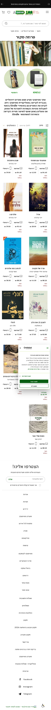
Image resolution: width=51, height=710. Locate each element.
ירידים (25, 509)
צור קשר (25, 642)
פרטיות (25, 671)
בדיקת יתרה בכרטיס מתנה (25, 649)
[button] (14, 12)
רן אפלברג (38, 325)
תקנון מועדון (25, 634)
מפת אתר (25, 582)
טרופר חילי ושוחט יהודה (38, 272)
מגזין (25, 530)
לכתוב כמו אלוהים (13, 268)
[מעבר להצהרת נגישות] (43, 706)
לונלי (13, 322)
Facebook (27, 679)
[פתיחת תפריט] (47, 12)
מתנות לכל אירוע (25, 523)
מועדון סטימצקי (25, 516)
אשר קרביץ (13, 272)
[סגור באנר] (20, 348)
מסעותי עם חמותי (38, 160)
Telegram (27, 694)
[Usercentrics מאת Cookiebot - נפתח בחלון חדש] (31, 348)
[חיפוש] (6, 23)
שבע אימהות (12, 160)
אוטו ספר (25, 590)
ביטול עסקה (25, 568)
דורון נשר (38, 439)
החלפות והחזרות (25, 613)
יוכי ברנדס (13, 164)
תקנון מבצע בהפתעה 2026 (26, 627)
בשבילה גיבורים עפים (12, 376)
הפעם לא (34, 386)
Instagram (28, 686)
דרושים (25, 575)
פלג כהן (13, 325)
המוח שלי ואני (38, 436)
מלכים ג (12, 214)
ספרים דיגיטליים (28, 31)
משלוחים (25, 605)
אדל (38, 214)
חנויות (25, 501)
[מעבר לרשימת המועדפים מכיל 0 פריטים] (9, 12)
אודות (25, 494)
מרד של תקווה (38, 268)
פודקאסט (25, 538)
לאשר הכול (34, 381)
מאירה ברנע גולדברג (38, 164)
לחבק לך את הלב (38, 322)
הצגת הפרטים (26, 376)
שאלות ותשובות (25, 598)
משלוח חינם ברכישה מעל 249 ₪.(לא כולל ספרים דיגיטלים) (25, 4)
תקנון (25, 620)
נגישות (25, 545)
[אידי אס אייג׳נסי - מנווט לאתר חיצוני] (21, 706)
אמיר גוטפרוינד (12, 379)
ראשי (38, 31)
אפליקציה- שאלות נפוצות (25, 663)
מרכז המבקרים (25, 561)
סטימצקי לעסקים (25, 553)
